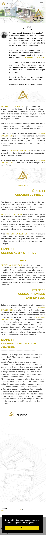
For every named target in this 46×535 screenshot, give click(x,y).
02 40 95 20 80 (30, 28)
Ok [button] (22, 528)
